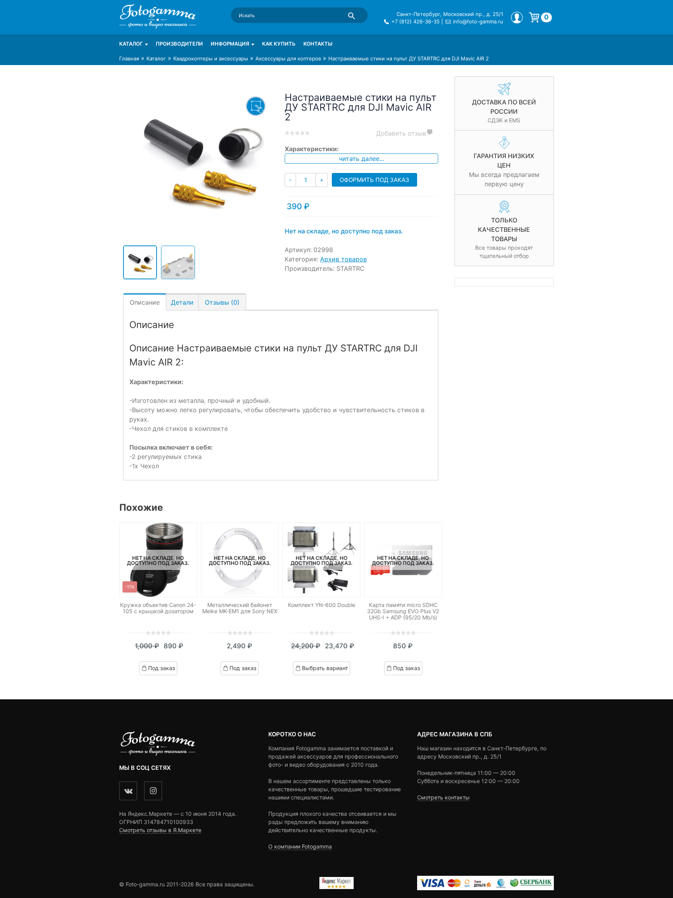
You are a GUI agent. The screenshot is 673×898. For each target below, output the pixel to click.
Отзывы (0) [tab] (222, 302)
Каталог (131, 44)
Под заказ (161, 668)
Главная (129, 58)
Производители (179, 44)
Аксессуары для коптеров (288, 58)
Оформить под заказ (374, 179)
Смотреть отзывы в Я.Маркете (160, 830)
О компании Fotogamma (300, 846)
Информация (230, 44)
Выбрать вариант (325, 668)
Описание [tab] (145, 302)
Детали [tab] (182, 302)
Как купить (279, 44)
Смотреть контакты (443, 797)
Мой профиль (517, 17)
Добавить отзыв (401, 133)
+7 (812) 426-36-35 (415, 21)
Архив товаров (343, 259)
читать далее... (361, 158)
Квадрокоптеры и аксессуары (210, 58)
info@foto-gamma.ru (478, 21)
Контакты (317, 44)
